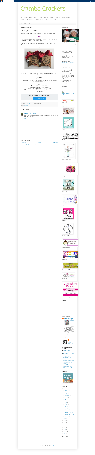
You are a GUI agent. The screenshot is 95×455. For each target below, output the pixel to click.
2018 (65, 420)
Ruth (39, 47)
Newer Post (23, 142)
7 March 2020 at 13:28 (33, 113)
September (67, 395)
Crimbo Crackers (43, 9)
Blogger (53, 445)
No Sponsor (26, 105)
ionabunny (26, 113)
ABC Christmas (66, 350)
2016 (65, 424)
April (66, 403)
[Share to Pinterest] (40, 103)
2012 (65, 431)
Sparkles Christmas (67, 366)
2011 (65, 433)
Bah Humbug (66, 352)
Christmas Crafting (67, 357)
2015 (65, 426)
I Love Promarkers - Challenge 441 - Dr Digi (72, 322)
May (66, 401)
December (67, 390)
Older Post (55, 142)
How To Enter (27, 23)
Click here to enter (39, 98)
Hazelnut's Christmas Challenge (67, 363)
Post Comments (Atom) (31, 145)
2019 (65, 419)
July (66, 399)
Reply (25, 118)
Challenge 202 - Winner (68, 410)
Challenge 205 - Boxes (69, 408)
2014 (65, 427)
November (67, 392)
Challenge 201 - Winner (69, 414)
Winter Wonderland (67, 368)
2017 (65, 422)
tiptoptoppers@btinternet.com (68, 62)
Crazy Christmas (66, 359)
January (66, 416)
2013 (65, 429)
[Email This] (34, 103)
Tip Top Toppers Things (68, 318)
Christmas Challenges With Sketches (67, 356)
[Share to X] (37, 103)
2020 (65, 388)
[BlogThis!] (36, 103)
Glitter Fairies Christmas (68, 360)
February (67, 406)
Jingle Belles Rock (67, 365)
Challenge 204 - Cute (69, 412)
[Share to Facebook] (38, 103)
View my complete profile (71, 343)
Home (21, 23)
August (66, 397)
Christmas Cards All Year (68, 353)
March (66, 404)
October (66, 394)
